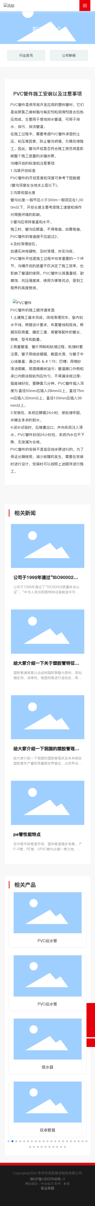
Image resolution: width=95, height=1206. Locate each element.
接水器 (47, 1067)
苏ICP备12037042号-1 (47, 1179)
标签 (67, 1183)
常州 (57, 1183)
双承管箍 (47, 1130)
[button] (9, 1141)
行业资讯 (26, 55)
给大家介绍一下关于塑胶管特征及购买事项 (46, 665)
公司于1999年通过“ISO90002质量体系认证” (45, 579)
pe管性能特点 (27, 834)
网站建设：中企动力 (39, 1183)
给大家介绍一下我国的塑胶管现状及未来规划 (46, 751)
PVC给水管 (47, 940)
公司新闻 (69, 55)
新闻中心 (47, 30)
